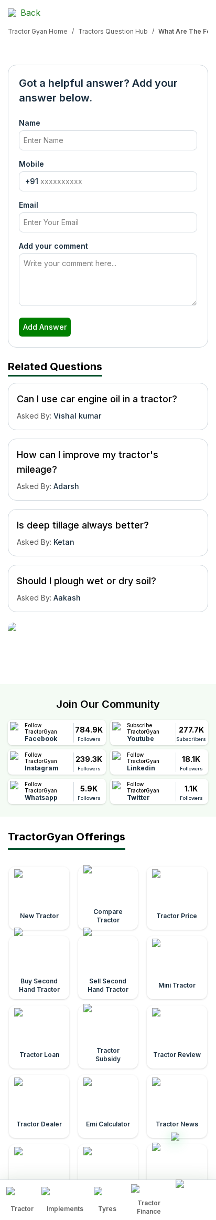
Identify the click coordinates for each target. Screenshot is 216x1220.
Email (28, 204)
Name (29, 122)
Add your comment (53, 245)
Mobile (31, 163)
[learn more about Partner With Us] (193, 1191)
